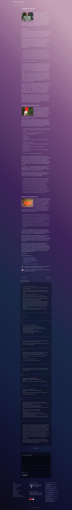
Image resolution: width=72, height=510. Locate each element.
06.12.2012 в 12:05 (25, 399)
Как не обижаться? (53, 486)
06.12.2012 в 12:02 (25, 386)
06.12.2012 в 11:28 (25, 349)
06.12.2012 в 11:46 (25, 365)
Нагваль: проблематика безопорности (30, 211)
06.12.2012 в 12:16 (25, 422)
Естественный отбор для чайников (29, 257)
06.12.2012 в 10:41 (25, 322)
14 (32, 448)
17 (37, 448)
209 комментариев (27, 10)
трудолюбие (45, 237)
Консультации (18, 5)
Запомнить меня (25, 472)
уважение (34, 236)
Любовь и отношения (16, 484)
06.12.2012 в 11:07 (25, 338)
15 (34, 448)
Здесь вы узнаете (37, 484)
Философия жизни (16, 492)
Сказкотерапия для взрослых (17, 495)
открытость (29, 235)
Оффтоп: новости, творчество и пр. (18, 496)
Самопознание (15, 491)
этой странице (40, 267)
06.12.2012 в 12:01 (25, 375)
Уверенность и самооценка (17, 485)
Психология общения (16, 490)
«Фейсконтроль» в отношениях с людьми (30, 260)
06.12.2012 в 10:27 (25, 283)
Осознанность (15, 486)
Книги (21, 5)
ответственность (28, 237)
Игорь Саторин (18, 2)
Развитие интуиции (32, 175)
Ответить (22, 311)
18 (39, 448)
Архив (24, 5)
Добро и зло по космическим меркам (30, 259)
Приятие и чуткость (27, 262)
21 (42, 448)
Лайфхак (14, 489)
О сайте (14, 5)
